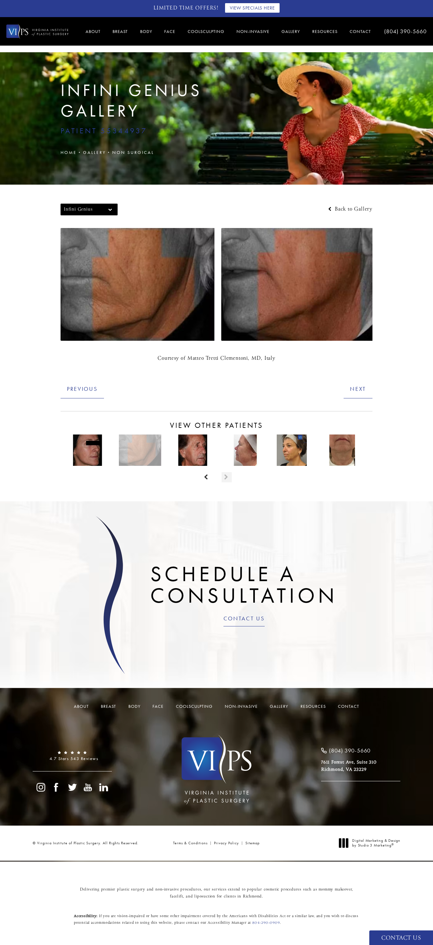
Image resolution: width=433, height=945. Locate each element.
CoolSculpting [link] (206, 31)
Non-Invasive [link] (252, 31)
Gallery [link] (290, 31)
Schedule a (244, 584)
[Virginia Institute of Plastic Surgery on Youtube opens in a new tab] (88, 787)
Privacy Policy (226, 843)
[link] (404, 31)
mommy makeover (335, 889)
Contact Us (244, 619)
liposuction (204, 896)
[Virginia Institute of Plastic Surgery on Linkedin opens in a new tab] (104, 787)
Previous (82, 388)
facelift (176, 896)
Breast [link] (120, 31)
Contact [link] (360, 31)
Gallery (94, 152)
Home (69, 152)
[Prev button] (206, 477)
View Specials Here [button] (252, 8)
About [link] (93, 31)
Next (358, 388)
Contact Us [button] (401, 938)
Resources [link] (325, 31)
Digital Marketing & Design (376, 843)
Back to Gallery (352, 209)
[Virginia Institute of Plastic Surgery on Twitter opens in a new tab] (72, 787)
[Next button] (227, 477)
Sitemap (252, 843)
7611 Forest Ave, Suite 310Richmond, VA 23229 (349, 766)
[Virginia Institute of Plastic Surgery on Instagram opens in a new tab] (40, 787)
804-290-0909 (266, 923)
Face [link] (169, 31)
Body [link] (146, 31)
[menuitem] (94, 31)
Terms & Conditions (190, 843)
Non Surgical (133, 152)
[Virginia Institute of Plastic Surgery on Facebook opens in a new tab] (56, 787)
